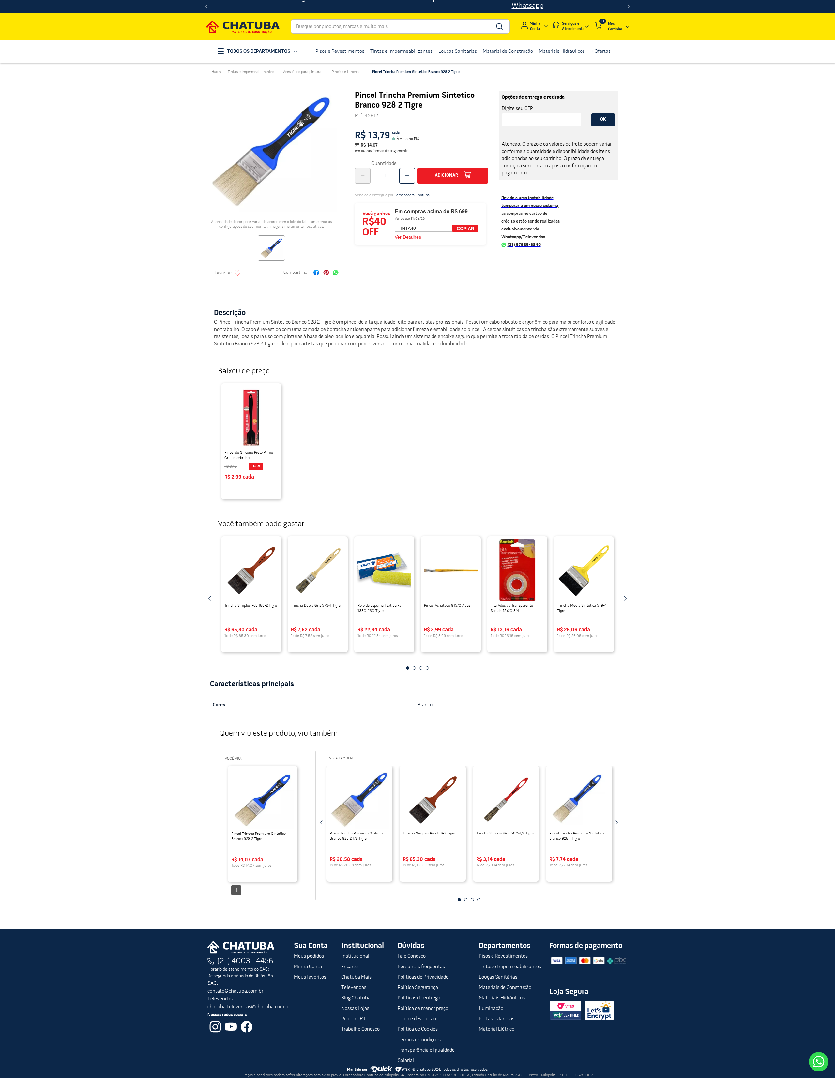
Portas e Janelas (496, 1019)
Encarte (349, 966)
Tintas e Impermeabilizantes (251, 72)
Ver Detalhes (408, 237)
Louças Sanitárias (498, 977)
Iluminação (491, 1008)
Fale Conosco (412, 956)
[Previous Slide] (207, 6)
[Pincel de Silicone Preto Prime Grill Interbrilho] (251, 418)
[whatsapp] (336, 273)
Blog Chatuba (356, 998)
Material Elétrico (496, 1029)
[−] (363, 176)
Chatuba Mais (356, 977)
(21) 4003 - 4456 (245, 961)
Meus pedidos (309, 956)
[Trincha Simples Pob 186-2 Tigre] (251, 570)
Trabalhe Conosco (360, 1029)
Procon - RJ (353, 1019)
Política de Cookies (418, 1029)
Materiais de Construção (505, 987)
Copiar (465, 228)
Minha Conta (308, 966)
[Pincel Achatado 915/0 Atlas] (451, 570)
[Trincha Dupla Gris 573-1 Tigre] (317, 570)
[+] (407, 176)
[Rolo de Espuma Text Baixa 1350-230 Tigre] (384, 570)
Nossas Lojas (355, 1008)
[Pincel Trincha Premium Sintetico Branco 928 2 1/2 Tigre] (359, 800)
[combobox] (400, 26)
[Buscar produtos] (498, 26)
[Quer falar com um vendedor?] (818, 1061)
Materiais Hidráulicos (502, 998)
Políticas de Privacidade (423, 977)
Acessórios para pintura (302, 72)
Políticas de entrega (419, 998)
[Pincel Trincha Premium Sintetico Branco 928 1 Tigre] (579, 800)
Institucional (355, 956)
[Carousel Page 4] (427, 668)
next (625, 598)
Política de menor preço (423, 1008)
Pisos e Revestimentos (503, 956)
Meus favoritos (310, 977)
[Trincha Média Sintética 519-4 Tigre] (584, 570)
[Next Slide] (628, 6)
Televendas (353, 987)
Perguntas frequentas (421, 966)
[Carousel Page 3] (420, 668)
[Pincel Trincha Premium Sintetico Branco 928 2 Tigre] (262, 800)
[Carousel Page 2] (414, 668)
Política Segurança (418, 987)
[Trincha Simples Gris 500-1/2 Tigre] (506, 800)
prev (209, 598)
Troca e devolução (417, 1019)
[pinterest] (326, 273)
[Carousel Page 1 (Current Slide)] (407, 668)
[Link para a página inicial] (216, 71)
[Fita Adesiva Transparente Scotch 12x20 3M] (517, 570)
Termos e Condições (419, 1039)
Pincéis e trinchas (346, 72)
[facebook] (316, 273)
